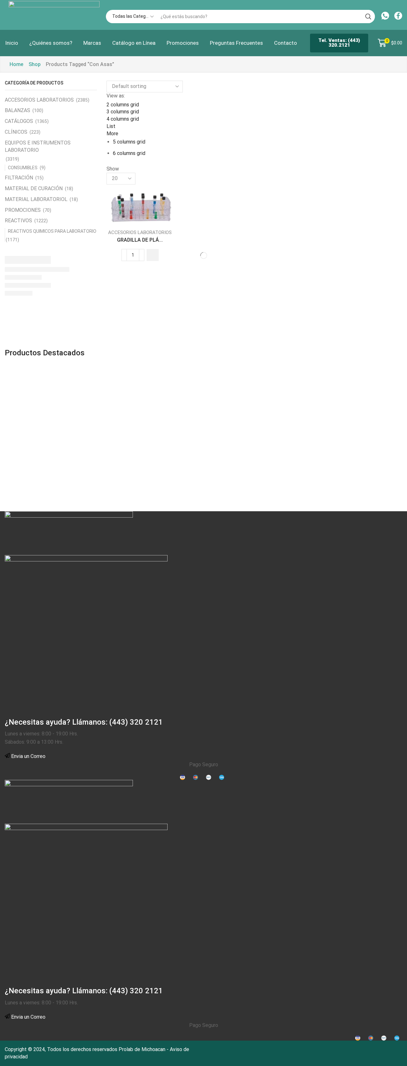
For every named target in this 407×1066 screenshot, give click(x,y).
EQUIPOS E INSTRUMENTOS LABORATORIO (38, 146)
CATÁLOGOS (19, 121)
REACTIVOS (18, 221)
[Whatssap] (385, 16)
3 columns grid (123, 112)
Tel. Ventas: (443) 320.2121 (339, 42)
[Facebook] (398, 16)
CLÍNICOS (16, 132)
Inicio (11, 43)
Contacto (285, 43)
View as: (116, 96)
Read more (126, 213)
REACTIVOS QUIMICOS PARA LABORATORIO (52, 231)
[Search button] (368, 16)
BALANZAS (17, 110)
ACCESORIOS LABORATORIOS (140, 232)
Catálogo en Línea (133, 43)
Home (16, 64)
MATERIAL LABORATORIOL (36, 199)
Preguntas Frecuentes (236, 43)
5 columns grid (129, 142)
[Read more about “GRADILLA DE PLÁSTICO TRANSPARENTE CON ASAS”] (153, 255)
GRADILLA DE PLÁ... (140, 240)
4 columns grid (123, 119)
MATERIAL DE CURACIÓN (34, 188)
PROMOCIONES (23, 210)
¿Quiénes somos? (50, 43)
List (111, 126)
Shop (35, 64)
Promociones (183, 43)
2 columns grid (123, 105)
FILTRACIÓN (19, 178)
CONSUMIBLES (23, 167)
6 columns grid (129, 153)
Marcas (92, 43)
